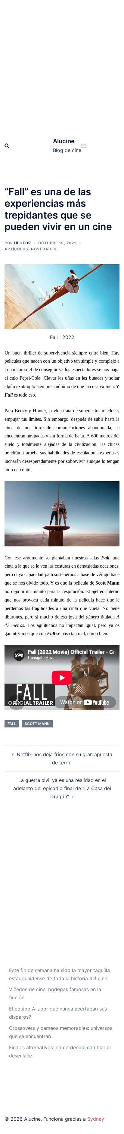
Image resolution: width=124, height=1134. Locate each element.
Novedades (44, 249)
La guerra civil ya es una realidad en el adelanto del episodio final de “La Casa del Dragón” (62, 788)
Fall (12, 723)
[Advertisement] (62, 65)
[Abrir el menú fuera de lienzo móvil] (83, 146)
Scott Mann (37, 723)
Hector (22, 243)
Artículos (16, 249)
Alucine (64, 141)
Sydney (95, 1119)
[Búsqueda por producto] (7, 145)
